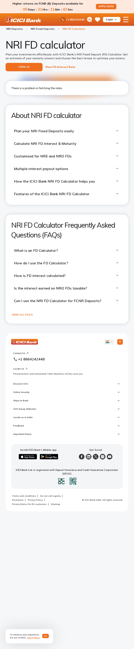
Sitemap (55, 504)
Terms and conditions (24, 496)
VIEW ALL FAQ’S (22, 314)
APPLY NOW (106, 6)
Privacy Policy (35, 500)
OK (45, 636)
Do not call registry (50, 496)
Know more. (33, 637)
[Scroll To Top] (120, 342)
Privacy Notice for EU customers (29, 504)
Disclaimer (18, 500)
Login (109, 19)
